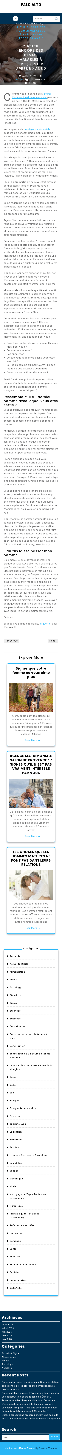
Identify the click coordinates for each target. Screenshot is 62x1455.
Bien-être (15, 995)
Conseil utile (17, 1026)
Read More (31, 740)
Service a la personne (23, 1264)
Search (56, 19)
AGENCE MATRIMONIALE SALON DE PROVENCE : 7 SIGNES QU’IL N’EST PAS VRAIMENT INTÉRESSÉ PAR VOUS (31, 764)
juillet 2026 (8, 1328)
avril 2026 (7, 1339)
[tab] (15, 18)
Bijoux (13, 1003)
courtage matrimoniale (37, 129)
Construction (17, 1046)
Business (15, 1018)
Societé (14, 1272)
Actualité (15, 956)
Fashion (14, 1147)
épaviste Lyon (18, 1124)
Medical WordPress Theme (31, 1448)
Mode (13, 1186)
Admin (19, 79)
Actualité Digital (19, 964)
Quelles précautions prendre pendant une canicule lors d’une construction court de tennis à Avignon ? (31, 1417)
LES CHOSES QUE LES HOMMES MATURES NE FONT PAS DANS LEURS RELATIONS (31, 858)
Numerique (16, 1206)
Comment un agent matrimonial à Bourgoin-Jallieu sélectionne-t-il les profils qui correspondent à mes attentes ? (30, 1386)
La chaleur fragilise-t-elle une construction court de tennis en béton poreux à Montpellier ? (29, 1409)
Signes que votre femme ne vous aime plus (31, 672)
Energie (14, 1100)
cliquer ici (45, 623)
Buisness (15, 1010)
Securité (15, 1256)
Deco (13, 1077)
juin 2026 (7, 1331)
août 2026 (7, 1324)
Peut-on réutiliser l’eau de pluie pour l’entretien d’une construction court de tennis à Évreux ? (28, 1402)
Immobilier (16, 1163)
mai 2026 (7, 1335)
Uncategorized (18, 1280)
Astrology (15, 987)
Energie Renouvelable (23, 1108)
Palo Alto (31, 5)
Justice (14, 1170)
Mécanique (16, 1178)
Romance (34, 23)
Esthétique (16, 1139)
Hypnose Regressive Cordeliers (29, 1155)
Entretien (15, 1116)
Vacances (16, 1288)
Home (20, 23)
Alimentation (17, 971)
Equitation (16, 1131)
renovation (16, 1233)
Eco (12, 1092)
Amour (13, 979)
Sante (13, 1249)
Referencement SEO (22, 1225)
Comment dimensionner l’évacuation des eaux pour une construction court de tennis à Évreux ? (31, 1395)
